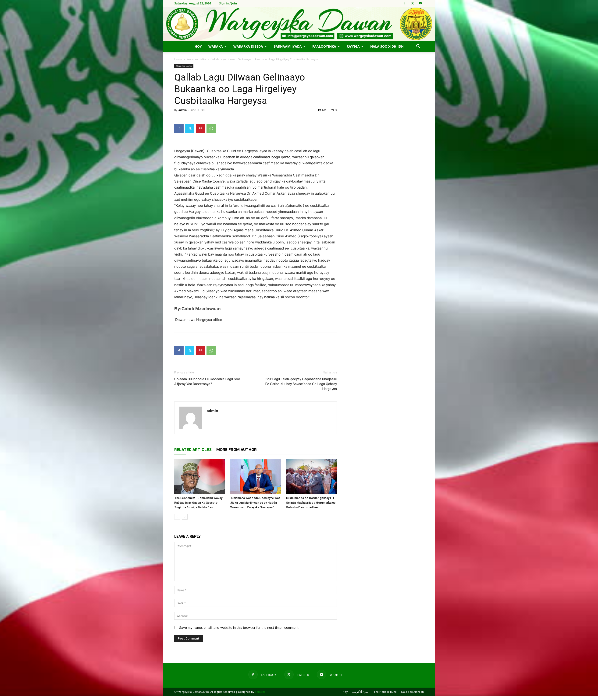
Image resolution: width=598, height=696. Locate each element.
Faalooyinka (324, 46)
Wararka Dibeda (248, 46)
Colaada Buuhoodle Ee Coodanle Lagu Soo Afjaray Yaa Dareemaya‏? (207, 381)
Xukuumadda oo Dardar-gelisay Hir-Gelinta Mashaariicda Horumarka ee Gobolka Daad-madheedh (310, 502)
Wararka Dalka (196, 59)
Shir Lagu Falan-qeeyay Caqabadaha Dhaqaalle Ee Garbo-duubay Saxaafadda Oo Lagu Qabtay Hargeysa (301, 384)
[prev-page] (177, 517)
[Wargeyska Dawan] (299, 24)
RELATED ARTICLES (193, 449)
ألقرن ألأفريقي (360, 692)
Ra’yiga (353, 46)
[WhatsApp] (211, 128)
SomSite (260, 692)
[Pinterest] (200, 128)
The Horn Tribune (385, 692)
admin (182, 110)
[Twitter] (412, 3)
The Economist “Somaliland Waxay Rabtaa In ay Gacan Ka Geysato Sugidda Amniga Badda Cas (198, 502)
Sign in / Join (228, 3)
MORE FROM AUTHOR (236, 449)
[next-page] (185, 517)
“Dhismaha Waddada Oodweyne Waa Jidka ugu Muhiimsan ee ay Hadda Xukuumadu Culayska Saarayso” (255, 502)
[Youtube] (420, 3)
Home (178, 59)
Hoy (198, 46)
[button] (418, 47)
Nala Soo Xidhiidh (387, 46)
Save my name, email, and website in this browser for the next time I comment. (239, 627)
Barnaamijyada (288, 46)
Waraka (215, 46)
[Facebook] (404, 3)
